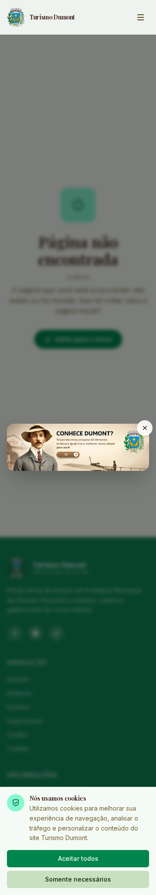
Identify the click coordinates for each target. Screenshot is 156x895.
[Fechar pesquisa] (145, 428)
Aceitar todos (78, 858)
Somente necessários (78, 879)
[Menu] (140, 17)
